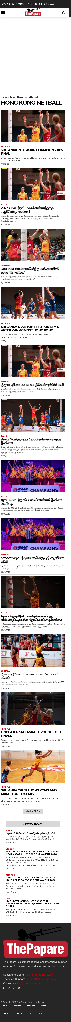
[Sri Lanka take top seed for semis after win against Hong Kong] (33, 303)
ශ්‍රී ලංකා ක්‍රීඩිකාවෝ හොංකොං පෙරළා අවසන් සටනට (29, 676)
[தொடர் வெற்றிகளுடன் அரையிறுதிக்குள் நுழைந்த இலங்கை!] (33, 415)
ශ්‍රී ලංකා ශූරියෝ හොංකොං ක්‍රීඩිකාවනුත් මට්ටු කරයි (32, 385)
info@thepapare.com (29, 983)
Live (8, 898)
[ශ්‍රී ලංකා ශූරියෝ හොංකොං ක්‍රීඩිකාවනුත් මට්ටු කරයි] (33, 361)
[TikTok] (14, 988)
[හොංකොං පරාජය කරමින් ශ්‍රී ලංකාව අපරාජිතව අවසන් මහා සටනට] (33, 245)
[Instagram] (9, 988)
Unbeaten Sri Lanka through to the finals (32, 734)
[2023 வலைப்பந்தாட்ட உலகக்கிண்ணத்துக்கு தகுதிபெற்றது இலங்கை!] (33, 184)
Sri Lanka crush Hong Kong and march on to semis (29, 792)
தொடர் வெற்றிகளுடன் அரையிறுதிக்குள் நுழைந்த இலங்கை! (31, 441)
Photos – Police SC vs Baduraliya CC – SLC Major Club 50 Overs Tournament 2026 (32, 878)
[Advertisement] (35, 54)
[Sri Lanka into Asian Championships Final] (33, 126)
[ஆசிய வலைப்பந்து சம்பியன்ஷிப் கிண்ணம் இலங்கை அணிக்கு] (33, 476)
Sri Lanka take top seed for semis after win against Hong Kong (30, 328)
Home (4, 97)
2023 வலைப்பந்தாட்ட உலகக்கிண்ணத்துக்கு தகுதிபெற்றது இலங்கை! (27, 210)
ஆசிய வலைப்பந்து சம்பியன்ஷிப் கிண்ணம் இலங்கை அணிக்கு (31, 502)
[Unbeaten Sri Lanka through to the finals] (33, 708)
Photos (10, 875)
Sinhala (5, 265)
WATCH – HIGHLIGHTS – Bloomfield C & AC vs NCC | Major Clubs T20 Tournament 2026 (32, 852)
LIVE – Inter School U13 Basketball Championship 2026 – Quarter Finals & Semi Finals (33, 903)
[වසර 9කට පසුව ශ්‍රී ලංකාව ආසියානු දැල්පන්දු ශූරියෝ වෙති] (33, 534)
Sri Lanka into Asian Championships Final (32, 152)
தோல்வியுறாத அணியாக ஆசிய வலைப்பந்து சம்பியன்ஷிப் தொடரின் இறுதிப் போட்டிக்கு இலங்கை (31, 618)
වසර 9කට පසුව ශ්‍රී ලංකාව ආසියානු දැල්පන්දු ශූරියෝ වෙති (32, 560)
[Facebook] (3, 988)
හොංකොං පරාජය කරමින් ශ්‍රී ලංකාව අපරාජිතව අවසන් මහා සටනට (30, 270)
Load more (31, 811)
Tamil (4, 205)
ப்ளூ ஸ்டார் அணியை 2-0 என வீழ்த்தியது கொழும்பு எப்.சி (30, 833)
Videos (10, 849)
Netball (5, 147)
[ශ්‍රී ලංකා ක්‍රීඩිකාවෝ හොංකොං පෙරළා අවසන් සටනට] (33, 650)
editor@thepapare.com (40, 974)
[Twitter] (19, 988)
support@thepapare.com (41, 979)
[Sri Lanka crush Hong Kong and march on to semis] (33, 766)
